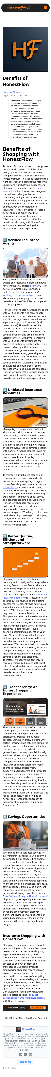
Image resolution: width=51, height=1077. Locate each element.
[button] (45, 7)
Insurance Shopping (12, 92)
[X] (25, 1054)
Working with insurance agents (19, 295)
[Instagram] (30, 1054)
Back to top (25, 1061)
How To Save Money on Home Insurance (25, 896)
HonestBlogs (10, 487)
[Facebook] (20, 1054)
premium (35, 285)
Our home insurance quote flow (25, 596)
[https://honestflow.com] (18, 8)
